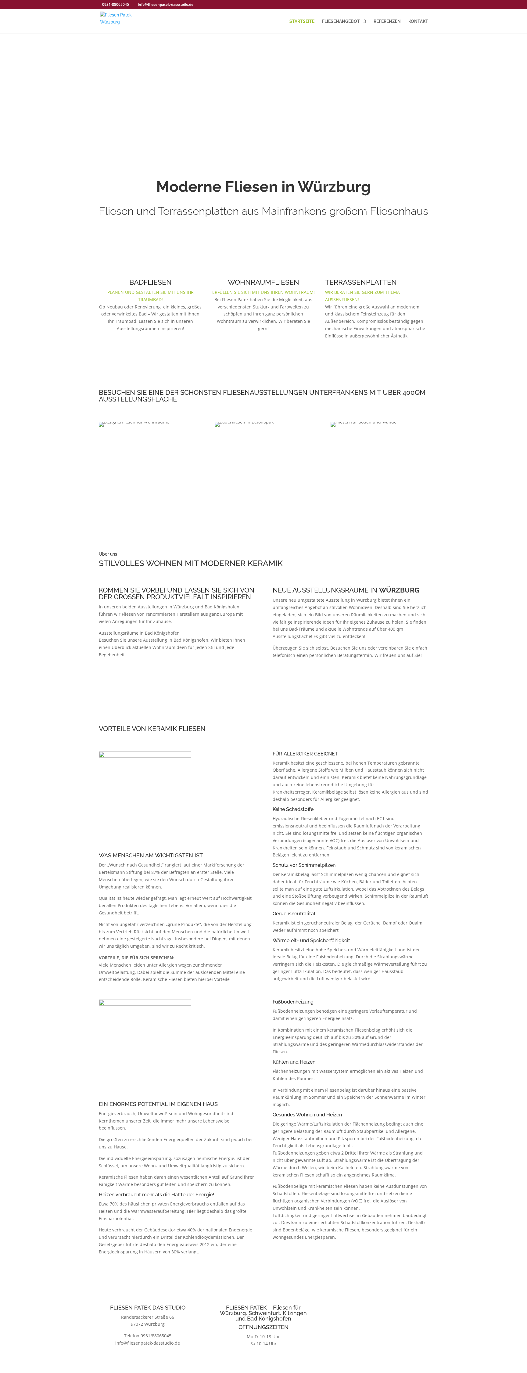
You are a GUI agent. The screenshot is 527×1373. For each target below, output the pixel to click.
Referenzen (387, 21)
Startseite (301, 21)
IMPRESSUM (379, 1337)
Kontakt (418, 21)
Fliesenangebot (341, 21)
